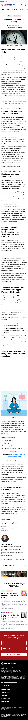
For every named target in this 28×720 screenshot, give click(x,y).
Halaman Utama (5, 689)
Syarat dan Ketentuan (20, 712)
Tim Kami (4, 695)
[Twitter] (4, 685)
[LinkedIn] (6, 685)
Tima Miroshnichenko (14, 45)
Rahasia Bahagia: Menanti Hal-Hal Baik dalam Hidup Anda (10, 595)
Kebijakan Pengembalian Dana (12, 712)
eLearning (22, 9)
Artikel (8, 9)
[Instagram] (11, 685)
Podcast (13, 9)
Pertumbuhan (4, 530)
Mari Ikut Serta (5, 698)
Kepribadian (17, 15)
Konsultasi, (21, 528)
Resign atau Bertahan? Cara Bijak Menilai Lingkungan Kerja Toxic (10, 617)
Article (9, 15)
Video (17, 9)
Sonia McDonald (16, 25)
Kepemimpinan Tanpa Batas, (12, 528)
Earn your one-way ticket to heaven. (9, 682)
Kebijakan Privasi (3, 712)
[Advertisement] (14, 373)
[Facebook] (2, 685)
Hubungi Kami (5, 701)
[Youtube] (8, 685)
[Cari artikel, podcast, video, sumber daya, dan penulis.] (22, 5)
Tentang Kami (5, 692)
